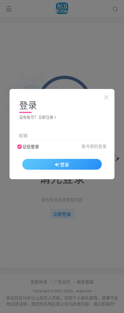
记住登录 (31, 146)
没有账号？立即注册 (36, 117)
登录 (64, 164)
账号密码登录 (94, 146)
